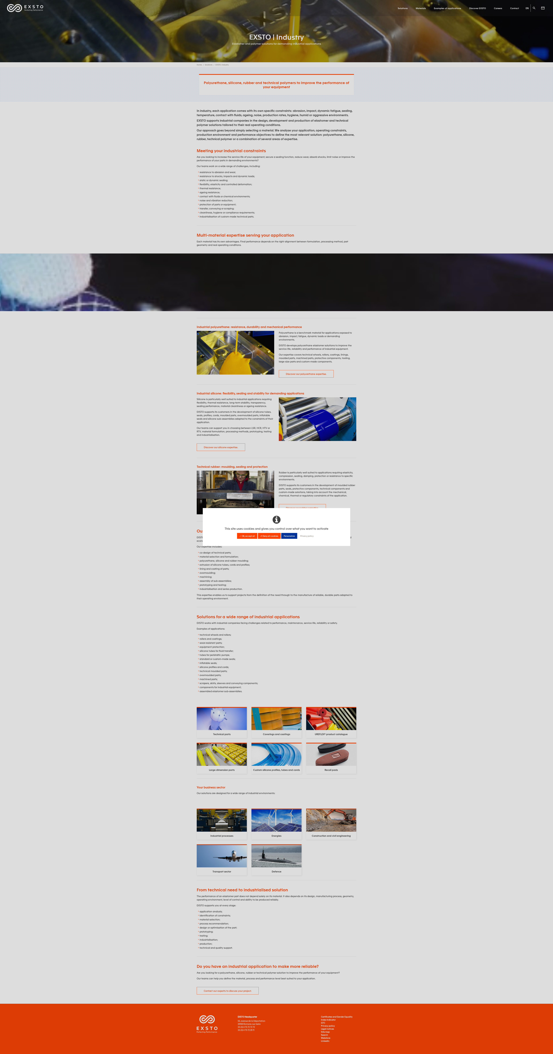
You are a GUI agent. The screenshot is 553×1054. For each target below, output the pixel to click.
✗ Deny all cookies (269, 536)
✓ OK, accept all (247, 536)
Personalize (289, 536)
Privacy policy (307, 536)
